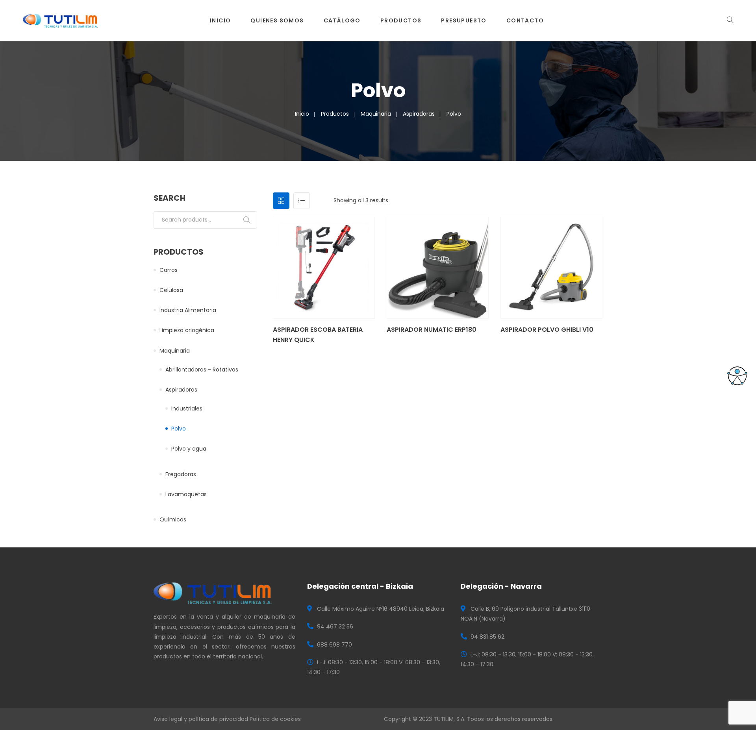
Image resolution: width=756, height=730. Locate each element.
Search (247, 220)
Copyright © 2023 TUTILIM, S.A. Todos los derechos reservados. (469, 719)
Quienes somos (277, 20)
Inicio (220, 20)
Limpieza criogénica (186, 330)
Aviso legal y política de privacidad (201, 719)
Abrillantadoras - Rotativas (201, 369)
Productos (401, 20)
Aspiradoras (419, 114)
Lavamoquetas (186, 494)
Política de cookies (275, 719)
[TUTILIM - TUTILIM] (60, 20)
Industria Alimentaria (187, 310)
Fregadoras (180, 474)
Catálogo (342, 20)
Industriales (186, 408)
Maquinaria (376, 114)
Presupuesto (463, 20)
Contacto (525, 20)
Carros (168, 270)
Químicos (172, 519)
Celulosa (171, 290)
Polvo (178, 428)
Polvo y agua (188, 449)
